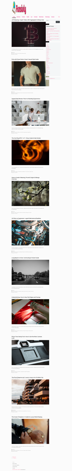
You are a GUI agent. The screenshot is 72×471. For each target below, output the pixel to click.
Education (47, 48)
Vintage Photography (27, 371)
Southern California (31, 291)
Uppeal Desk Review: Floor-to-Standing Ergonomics (26, 98)
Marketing (47, 67)
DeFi (17, 53)
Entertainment (48, 49)
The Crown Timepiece (23, 450)
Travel (13, 290)
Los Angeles (19, 291)
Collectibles (14, 171)
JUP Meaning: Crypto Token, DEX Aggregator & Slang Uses (28, 20)
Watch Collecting (28, 450)
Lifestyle (35, 16)
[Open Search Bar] (59, 17)
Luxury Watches (17, 450)
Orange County (23, 291)
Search (47, 20)
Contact (52, 16)
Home (14, 16)
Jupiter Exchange (21, 53)
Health (28, 16)
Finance (47, 52)
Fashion (23, 16)
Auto (47, 43)
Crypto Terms (14, 53)
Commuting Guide (15, 291)
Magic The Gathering (18, 171)
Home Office (21, 132)
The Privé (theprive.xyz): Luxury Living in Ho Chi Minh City (27, 377)
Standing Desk (25, 132)
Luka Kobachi (24, 212)
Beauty (47, 45)
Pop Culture (29, 212)
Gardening (47, 58)
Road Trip (27, 291)
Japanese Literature (19, 212)
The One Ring (27, 171)
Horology (14, 450)
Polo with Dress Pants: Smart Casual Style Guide (25, 59)
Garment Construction (20, 330)
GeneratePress (23, 469)
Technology (47, 16)
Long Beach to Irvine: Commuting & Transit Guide (25, 258)
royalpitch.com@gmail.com (50, 78)
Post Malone (23, 171)
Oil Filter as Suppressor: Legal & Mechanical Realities (26, 218)
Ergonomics (14, 132)
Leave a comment (15, 54)
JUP (18, 53)
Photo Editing (14, 371)
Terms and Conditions (15, 465)
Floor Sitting (17, 132)
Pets (47, 70)
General (14, 52)
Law (31, 16)
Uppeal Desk (29, 132)
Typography (22, 371)
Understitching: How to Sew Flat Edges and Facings (26, 297)
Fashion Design (15, 330)
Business (18, 16)
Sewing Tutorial (31, 330)
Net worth (48, 68)
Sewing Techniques (25, 330)
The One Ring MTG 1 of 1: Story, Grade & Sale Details (26, 138)
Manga (27, 212)
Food (47, 55)
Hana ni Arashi (14, 212)
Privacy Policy (14, 463)
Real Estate (41, 16)
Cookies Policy (14, 466)
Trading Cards (31, 171)
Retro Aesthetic (18, 371)
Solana (25, 53)
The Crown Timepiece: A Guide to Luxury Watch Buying (27, 417)
